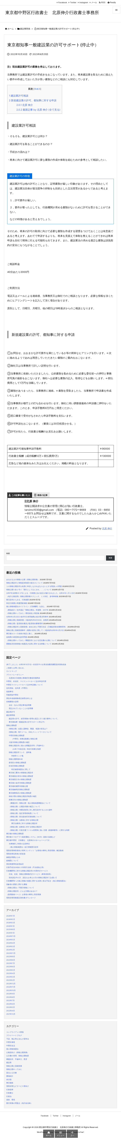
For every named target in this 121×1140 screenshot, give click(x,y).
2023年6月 (10, 967)
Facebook (62, 2)
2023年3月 (10, 977)
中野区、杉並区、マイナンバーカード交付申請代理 (26, 681)
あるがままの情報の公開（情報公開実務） (22, 580)
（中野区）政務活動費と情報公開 (24, 739)
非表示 (37, 89)
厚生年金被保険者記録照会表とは (19, 698)
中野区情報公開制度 (16, 736)
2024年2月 (10, 950)
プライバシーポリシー (15, 675)
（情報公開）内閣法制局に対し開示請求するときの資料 (30, 810)
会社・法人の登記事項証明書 (20, 705)
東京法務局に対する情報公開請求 (24, 823)
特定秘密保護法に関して (20, 769)
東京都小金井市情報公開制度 (20, 783)
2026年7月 (10, 916)
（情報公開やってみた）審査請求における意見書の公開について (31, 640)
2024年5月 (10, 940)
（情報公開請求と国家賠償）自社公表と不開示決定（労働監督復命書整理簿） (36, 627)
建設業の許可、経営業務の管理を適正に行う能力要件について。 (34, 719)
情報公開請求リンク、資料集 (20, 752)
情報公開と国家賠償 (14, 1066)
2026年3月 (10, 923)
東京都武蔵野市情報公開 (18, 786)
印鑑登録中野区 (12, 695)
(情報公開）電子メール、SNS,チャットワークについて (30, 732)
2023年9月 (10, 957)
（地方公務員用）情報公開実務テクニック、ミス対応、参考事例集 (32, 596)
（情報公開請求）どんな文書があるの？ (21, 891)
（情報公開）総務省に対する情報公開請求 (25, 827)
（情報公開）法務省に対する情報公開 (23, 820)
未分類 (9, 1080)
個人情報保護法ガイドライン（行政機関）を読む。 (26, 607)
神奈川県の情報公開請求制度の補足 (23, 796)
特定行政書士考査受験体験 (16, 603)
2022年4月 (10, 1011)
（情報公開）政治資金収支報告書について (25, 817)
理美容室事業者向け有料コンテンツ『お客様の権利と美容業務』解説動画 (34, 851)
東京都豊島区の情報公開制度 (20, 793)
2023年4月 (10, 973)
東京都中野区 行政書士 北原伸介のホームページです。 (28, 840)
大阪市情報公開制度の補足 (19, 742)
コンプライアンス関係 (15, 1032)
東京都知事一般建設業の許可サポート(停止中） (59, 29)
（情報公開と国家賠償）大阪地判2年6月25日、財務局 (27, 620)
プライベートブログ (14, 1035)
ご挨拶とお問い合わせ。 (15, 668)
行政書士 (9, 1093)
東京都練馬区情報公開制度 (19, 790)
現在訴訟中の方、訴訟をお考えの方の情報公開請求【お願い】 (33, 878)
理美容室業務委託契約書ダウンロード (21, 898)
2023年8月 (10, 960)
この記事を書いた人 (21, 495)
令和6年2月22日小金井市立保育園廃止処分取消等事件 (27, 617)
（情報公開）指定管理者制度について (23, 813)
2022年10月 (11, 990)
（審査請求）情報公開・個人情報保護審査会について (29, 803)
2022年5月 (10, 1007)
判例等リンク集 (17, 756)
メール (94, 2)
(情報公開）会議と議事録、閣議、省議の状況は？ (28, 729)
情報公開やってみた (14, 1069)
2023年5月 (10, 970)
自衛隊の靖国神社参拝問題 (16, 637)
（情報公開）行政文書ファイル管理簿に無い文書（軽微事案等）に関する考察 (39, 830)
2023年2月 (10, 980)
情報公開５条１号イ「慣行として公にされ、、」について (28, 590)
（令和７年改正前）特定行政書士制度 (26, 749)
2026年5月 (10, 919)
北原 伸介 (24, 104)
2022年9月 (10, 994)
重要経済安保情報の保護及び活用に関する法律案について (28, 644)
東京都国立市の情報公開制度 (20, 779)
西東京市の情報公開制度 (18, 800)
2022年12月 (10, 984)
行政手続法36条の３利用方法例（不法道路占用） (25, 867)
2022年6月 (10, 1004)
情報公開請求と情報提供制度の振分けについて (24, 583)
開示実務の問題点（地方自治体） (19, 1103)
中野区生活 (10, 1046)
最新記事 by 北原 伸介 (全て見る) (38, 109)
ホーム (11, 29)
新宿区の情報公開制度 (17, 763)
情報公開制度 (11, 725)
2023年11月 (10, 953)
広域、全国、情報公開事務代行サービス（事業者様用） (30, 874)
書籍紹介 (9, 1076)
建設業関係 (25, 29)
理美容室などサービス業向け (17, 1086)
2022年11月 (10, 987)
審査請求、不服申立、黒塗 (16, 1059)
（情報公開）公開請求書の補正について (24, 807)
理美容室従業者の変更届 (15, 854)
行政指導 (9, 1090)
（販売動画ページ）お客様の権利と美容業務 (23, 894)
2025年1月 (10, 933)
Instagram (83, 2)
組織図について (12, 861)
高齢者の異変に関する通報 (16, 884)
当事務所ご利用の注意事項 (19, 844)
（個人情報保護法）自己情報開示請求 (23, 847)
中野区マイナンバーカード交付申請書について (24, 685)
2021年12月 (10, 1014)
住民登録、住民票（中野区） (17, 688)
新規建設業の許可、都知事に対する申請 (32, 100)
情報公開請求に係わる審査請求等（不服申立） (27, 746)
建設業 (9, 1063)
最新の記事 (42, 495)
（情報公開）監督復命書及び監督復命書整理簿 (24, 624)
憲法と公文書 (11, 1073)
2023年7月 (10, 963)
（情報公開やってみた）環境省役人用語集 (22, 613)
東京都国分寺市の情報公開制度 (21, 776)
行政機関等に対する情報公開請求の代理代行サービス (27, 871)
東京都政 (9, 1083)
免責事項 (9, 692)
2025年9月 (10, 929)
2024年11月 (10, 936)
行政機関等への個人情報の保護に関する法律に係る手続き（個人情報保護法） (36, 881)
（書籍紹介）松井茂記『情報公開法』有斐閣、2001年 (27, 610)
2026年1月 (10, 926)
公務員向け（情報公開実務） (17, 1052)
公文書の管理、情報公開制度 (17, 1056)
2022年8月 (10, 997)
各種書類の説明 (12, 702)
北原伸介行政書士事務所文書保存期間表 (24, 678)
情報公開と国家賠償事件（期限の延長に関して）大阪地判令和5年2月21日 (35, 630)
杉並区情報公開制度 (16, 766)
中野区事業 (10, 1042)
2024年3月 (10, 946)
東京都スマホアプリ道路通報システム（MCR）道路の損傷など (30, 837)
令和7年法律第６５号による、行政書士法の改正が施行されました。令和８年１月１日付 (40, 593)
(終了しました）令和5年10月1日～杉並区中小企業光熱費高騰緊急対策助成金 (36, 664)
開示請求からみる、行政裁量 (17, 600)
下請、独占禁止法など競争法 (17, 1039)
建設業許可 (10, 712)
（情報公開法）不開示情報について (20, 888)
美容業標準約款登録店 (15, 864)
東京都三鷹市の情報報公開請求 (21, 773)
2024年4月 (10, 943)
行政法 (9, 1096)
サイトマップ (11, 671)
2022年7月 (10, 1000)
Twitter (73, 2)
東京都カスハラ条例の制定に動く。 (20, 634)
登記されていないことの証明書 (21, 708)
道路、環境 (10, 1100)
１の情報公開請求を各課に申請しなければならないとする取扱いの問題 (34, 586)
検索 (8, 553)
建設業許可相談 (18, 95)
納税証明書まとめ (13, 857)
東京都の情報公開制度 (15, 834)
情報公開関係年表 (16, 759)
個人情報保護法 (12, 1049)
